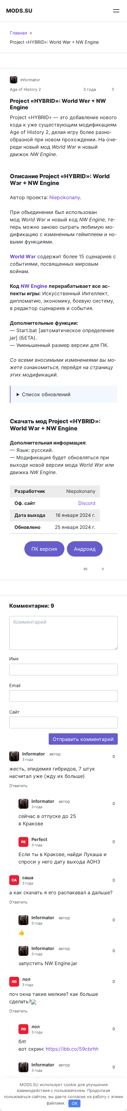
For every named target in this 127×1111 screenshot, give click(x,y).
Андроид (85, 549)
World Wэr (23, 256)
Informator (30, 80)
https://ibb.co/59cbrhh (72, 1049)
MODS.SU (19, 10)
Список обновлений (46, 394)
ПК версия (44, 549)
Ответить (18, 785)
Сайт (14, 712)
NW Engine (34, 286)
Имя (13, 658)
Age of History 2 (25, 89)
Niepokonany (64, 197)
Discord (86, 503)
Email (14, 685)
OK (74, 1103)
